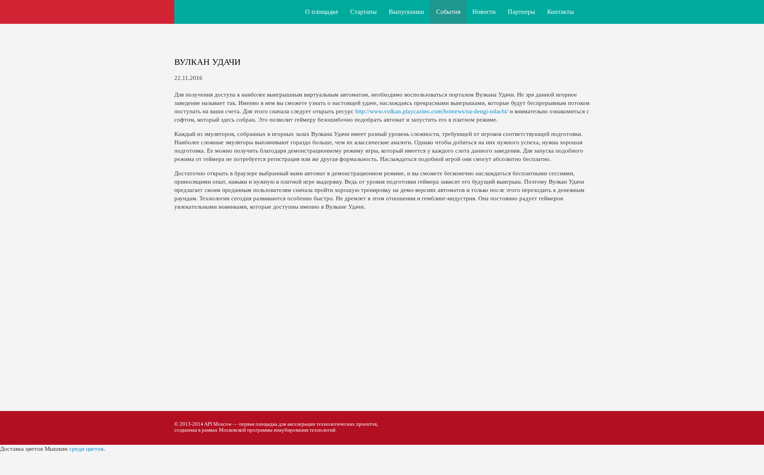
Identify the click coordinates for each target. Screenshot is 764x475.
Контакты (560, 11)
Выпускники (406, 11)
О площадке (321, 11)
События (448, 11)
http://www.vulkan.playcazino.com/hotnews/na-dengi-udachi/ (431, 111)
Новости (484, 11)
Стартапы (363, 11)
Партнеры (521, 11)
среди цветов (86, 449)
